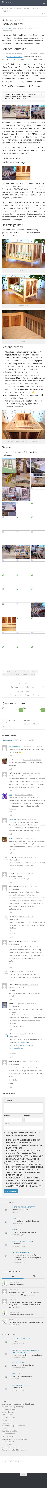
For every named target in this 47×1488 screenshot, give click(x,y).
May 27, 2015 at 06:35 (30, 886)
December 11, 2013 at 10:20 (28, 857)
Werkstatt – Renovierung (22, 1376)
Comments (11, 740)
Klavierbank (16, 1244)
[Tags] (34, 1276)
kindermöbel (15, 674)
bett (28, 671)
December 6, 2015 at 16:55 (29, 985)
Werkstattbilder (8, 1436)
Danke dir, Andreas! (16, 1285)
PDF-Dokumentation (19, 59)
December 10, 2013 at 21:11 (26, 838)
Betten (5, 8)
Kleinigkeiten (17, 1385)
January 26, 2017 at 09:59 (27, 1034)
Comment (8, 1100)
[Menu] (44, 3)
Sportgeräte (24, 1252)
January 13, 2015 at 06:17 (25, 873)
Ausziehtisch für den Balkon (23, 1365)
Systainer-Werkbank (20, 1209)
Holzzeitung (6, 1428)
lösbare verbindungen (28, 674)
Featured (14, 8)
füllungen (34, 671)
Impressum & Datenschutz (12, 1461)
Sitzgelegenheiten (26, 1241)
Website (7, 1124)
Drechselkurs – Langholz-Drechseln (26, 1221)
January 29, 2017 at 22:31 (30, 1061)
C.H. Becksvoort (8, 1442)
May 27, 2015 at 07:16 (26, 917)
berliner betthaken (19, 671)
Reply (10, 756)
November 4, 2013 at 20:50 (31, 773)
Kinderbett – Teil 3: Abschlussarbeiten (27, 1355)
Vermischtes (16, 1218)
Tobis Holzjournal (8, 1417)
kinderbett (6, 674)
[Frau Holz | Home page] (8, 3)
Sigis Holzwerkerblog (10, 1431)
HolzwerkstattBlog (9, 1409)
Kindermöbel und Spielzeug (31, 8)
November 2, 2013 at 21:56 (32, 760)
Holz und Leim (7, 1415)
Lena (10, 795)
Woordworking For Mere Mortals (14, 1450)
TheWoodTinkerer (9, 1433)
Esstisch (15, 1341)
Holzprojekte (7, 1423)
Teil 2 (6, 38)
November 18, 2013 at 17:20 (31, 819)
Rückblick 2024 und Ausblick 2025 (25, 1232)
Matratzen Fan (14, 819)
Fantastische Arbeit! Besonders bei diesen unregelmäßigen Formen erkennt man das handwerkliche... (25, 1304)
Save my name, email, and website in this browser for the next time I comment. (22, 1134)
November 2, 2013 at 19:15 (33, 747)
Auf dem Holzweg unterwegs (13, 1406)
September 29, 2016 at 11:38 (26, 1004)
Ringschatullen (18, 1388)
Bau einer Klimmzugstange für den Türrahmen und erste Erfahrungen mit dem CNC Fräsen (27, 1257)
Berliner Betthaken (14, 56)
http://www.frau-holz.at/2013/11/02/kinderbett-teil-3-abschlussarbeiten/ (22, 1045)
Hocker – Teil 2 (29, 720)
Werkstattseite (7, 1420)
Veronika (7, 28)
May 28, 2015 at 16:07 (30, 941)
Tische (29, 1339)
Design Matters (7, 1444)
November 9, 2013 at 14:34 (24, 795)
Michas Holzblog (8, 1412)
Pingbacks (28, 740)
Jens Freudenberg (15, 747)
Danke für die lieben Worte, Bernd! (22, 1314)
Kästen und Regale (19, 1207)
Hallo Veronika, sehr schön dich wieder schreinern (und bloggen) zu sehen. (24, 1293)
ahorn (9, 671)
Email (27, 1116)
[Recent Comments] (13, 1276)
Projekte (6, 11)
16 (44, 14)
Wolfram (12, 838)
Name (7, 1116)
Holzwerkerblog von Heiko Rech (14, 1425)
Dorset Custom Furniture (11, 1447)
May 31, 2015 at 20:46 (26, 971)
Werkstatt (31, 1207)
